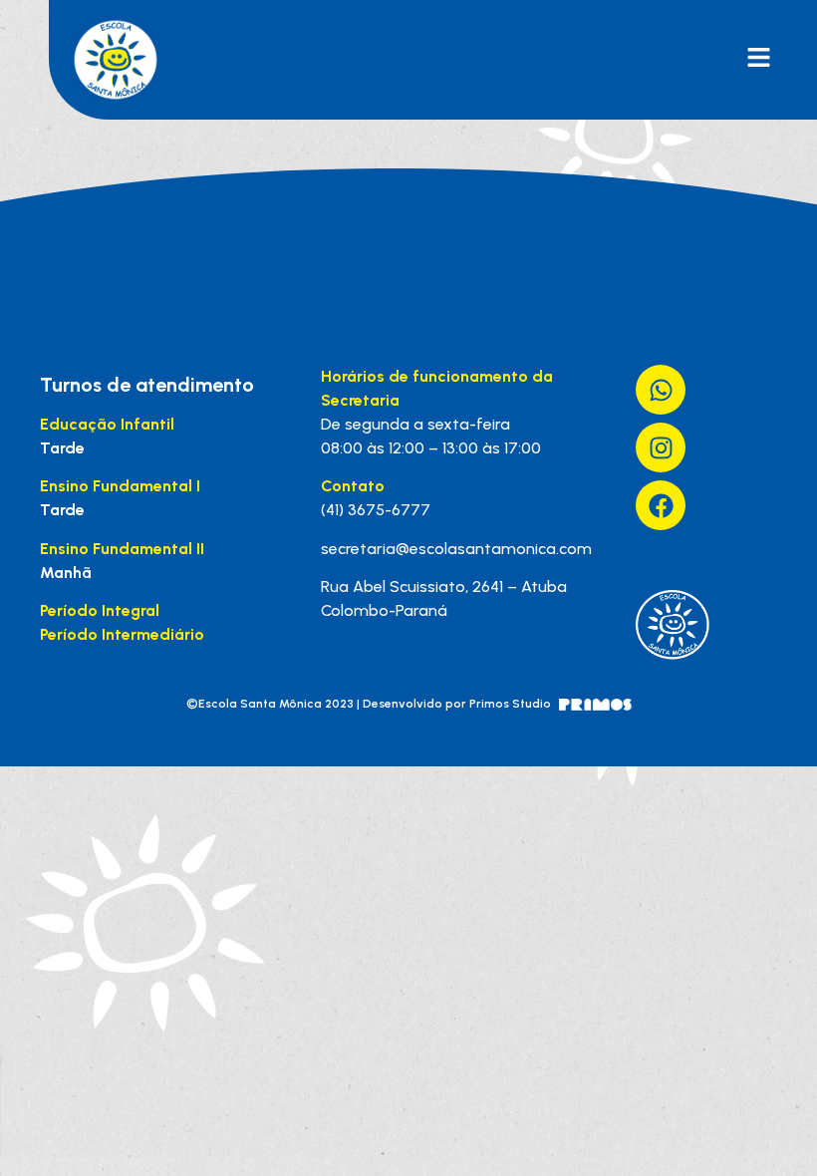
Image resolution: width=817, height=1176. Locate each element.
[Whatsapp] (660, 390)
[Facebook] (660, 505)
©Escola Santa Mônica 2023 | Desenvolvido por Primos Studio (368, 704)
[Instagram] (660, 447)
